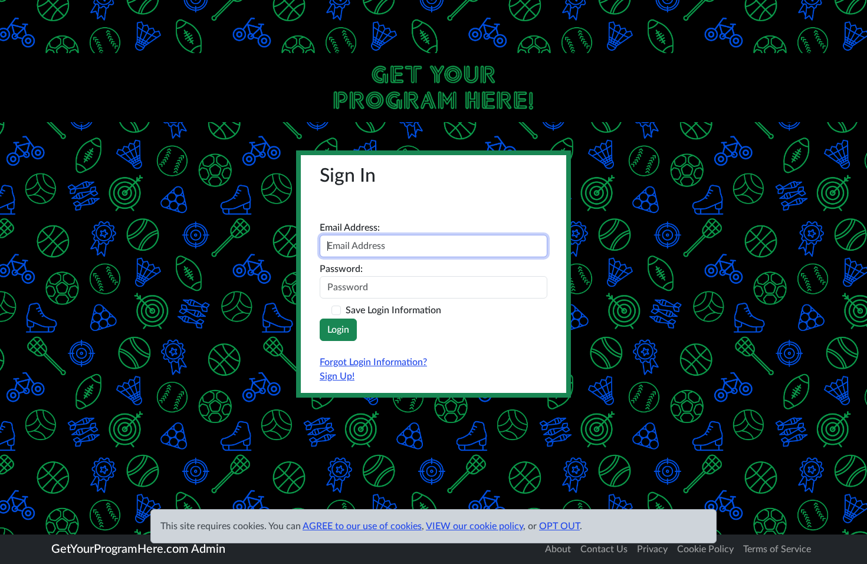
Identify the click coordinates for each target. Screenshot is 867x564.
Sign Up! (337, 376)
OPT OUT (559, 526)
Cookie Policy (705, 549)
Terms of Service (777, 549)
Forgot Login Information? (373, 362)
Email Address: (350, 227)
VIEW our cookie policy (474, 526)
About (558, 549)
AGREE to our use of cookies (362, 526)
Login (338, 330)
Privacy (652, 549)
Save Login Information (393, 310)
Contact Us (604, 549)
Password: (341, 269)
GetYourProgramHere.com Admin (138, 549)
